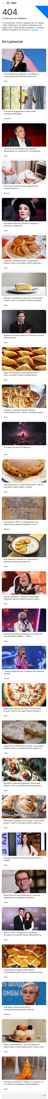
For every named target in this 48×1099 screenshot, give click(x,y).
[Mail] (8, 3)
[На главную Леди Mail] (12, 3)
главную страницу (29, 30)
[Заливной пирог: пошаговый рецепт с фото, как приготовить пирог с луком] (24, 476)
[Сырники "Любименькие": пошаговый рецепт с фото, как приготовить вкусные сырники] (24, 252)
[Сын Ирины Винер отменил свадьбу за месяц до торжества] (24, 215)
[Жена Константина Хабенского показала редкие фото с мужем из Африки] (24, 887)
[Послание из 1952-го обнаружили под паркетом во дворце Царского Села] (24, 514)
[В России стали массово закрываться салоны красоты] (24, 178)
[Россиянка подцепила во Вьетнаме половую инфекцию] (24, 103)
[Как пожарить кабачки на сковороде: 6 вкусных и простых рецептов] (24, 551)
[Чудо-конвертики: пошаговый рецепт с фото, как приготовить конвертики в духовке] (24, 364)
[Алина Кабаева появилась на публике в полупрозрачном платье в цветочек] (24, 66)
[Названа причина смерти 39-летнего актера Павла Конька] (24, 327)
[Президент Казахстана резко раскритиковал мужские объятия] (24, 999)
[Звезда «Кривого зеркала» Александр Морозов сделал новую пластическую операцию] (24, 588)
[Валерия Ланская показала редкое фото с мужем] (24, 849)
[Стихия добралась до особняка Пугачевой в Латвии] (24, 663)
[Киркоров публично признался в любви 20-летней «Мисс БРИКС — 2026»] (24, 626)
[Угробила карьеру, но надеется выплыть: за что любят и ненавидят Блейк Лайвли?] (24, 1073)
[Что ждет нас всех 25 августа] (24, 439)
